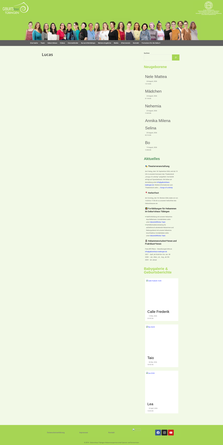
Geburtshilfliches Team (157, 222)
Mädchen (153, 91)
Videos (62, 43)
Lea (150, 404)
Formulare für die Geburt (151, 43)
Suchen (147, 53)
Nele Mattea (156, 76)
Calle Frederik (158, 312)
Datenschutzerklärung (56, 432)
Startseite (34, 43)
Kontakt (111, 432)
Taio (150, 358)
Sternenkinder (73, 43)
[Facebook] (158, 432)
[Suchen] (175, 57)
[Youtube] (171, 432)
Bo (147, 142)
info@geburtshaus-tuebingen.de (156, 251)
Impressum (83, 432)
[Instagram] (164, 432)
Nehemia (153, 106)
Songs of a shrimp (166, 187)
